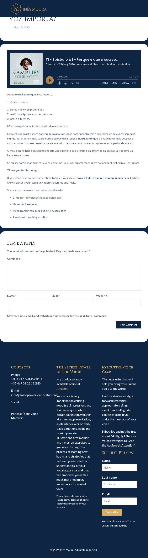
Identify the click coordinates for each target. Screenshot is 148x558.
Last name (109, 477)
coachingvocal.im (37, 217)
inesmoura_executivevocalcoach (46, 210)
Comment (14, 258)
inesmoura (31, 204)
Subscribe (112, 512)
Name (11, 295)
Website (101, 295)
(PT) (26, 379)
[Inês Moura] (29, 8)
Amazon (61, 388)
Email (56, 295)
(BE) (26, 383)
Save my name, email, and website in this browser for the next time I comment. (57, 315)
